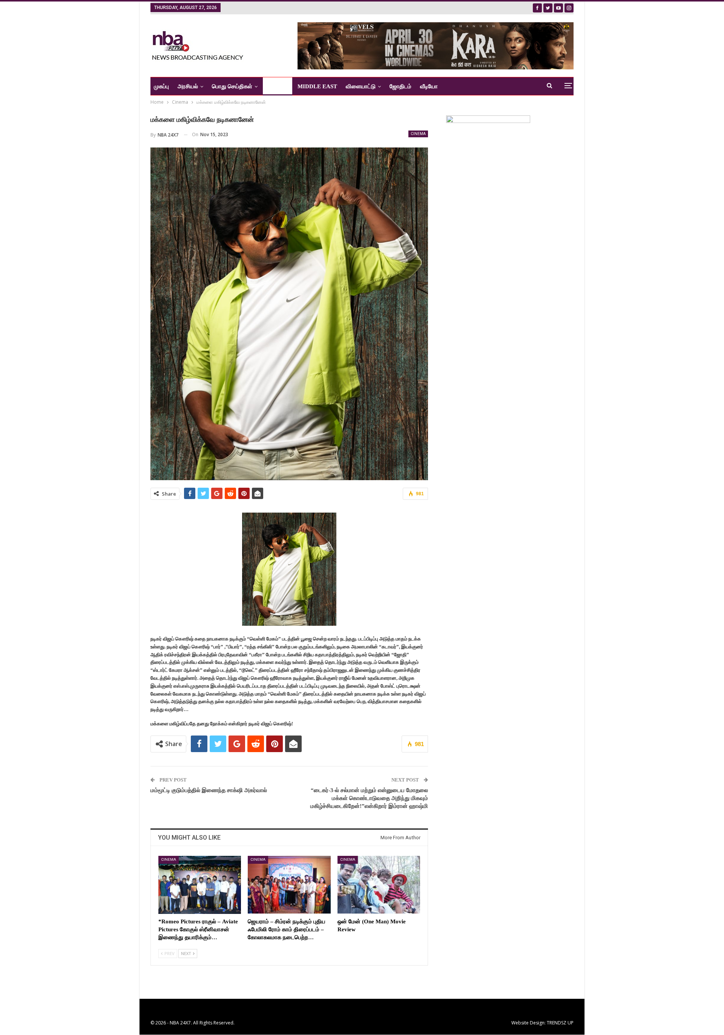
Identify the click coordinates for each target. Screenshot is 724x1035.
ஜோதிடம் (400, 86)
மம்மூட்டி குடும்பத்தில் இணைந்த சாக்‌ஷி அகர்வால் (208, 790)
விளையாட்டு (361, 86)
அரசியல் (188, 86)
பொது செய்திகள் (232, 86)
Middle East (317, 86)
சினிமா (275, 86)
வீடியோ (429, 86)
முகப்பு (161, 86)
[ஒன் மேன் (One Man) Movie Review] (378, 885)
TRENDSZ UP (560, 1023)
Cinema (418, 134)
